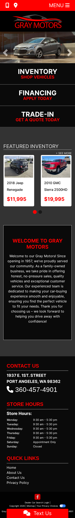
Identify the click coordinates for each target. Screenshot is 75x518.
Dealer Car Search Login (37, 502)
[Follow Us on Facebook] (37, 497)
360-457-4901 (36, 389)
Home (11, 467)
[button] (5, 52)
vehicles (16, 281)
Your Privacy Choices (48, 506)
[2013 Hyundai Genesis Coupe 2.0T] (44, 167)
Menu (57, 5)
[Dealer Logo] (37, 21)
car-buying (58, 291)
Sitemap (31, 506)
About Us (14, 472)
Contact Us (16, 477)
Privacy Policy (18, 483)
